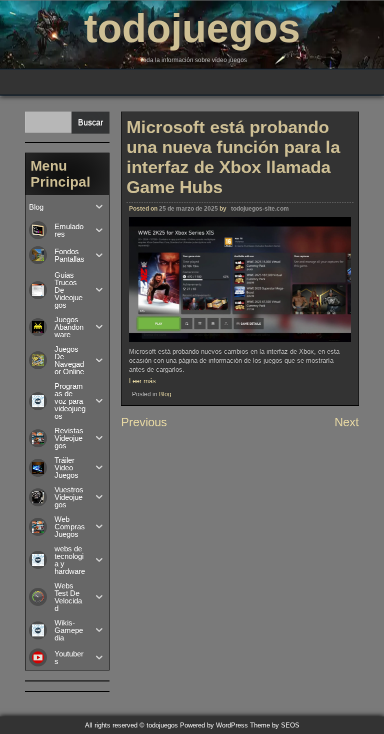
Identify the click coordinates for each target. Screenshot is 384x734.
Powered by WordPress (214, 725)
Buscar (90, 122)
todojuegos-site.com (260, 208)
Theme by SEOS (275, 725)
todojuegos (192, 28)
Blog (165, 394)
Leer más (142, 381)
